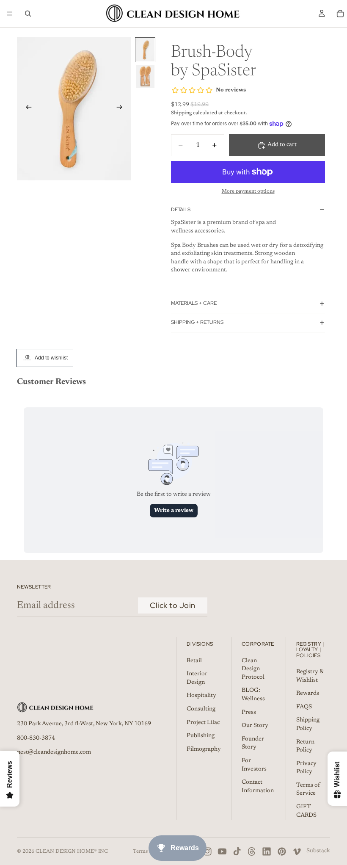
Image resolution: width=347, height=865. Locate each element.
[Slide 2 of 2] (145, 76)
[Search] (28, 13)
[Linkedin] (267, 851)
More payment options (248, 191)
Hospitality (201, 696)
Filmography (204, 749)
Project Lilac (203, 722)
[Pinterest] (282, 851)
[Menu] (9, 13)
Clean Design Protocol (253, 669)
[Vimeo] (297, 851)
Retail (194, 660)
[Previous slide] (26, 108)
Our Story (255, 726)
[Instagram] (207, 851)
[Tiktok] (237, 851)
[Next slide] (122, 108)
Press (249, 712)
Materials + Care (194, 303)
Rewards (307, 693)
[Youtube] (222, 851)
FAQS (304, 707)
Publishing (201, 736)
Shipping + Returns (197, 322)
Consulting (201, 709)
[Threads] (252, 851)
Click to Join (173, 605)
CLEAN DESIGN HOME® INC (72, 851)
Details (180, 209)
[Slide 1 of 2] (145, 49)
